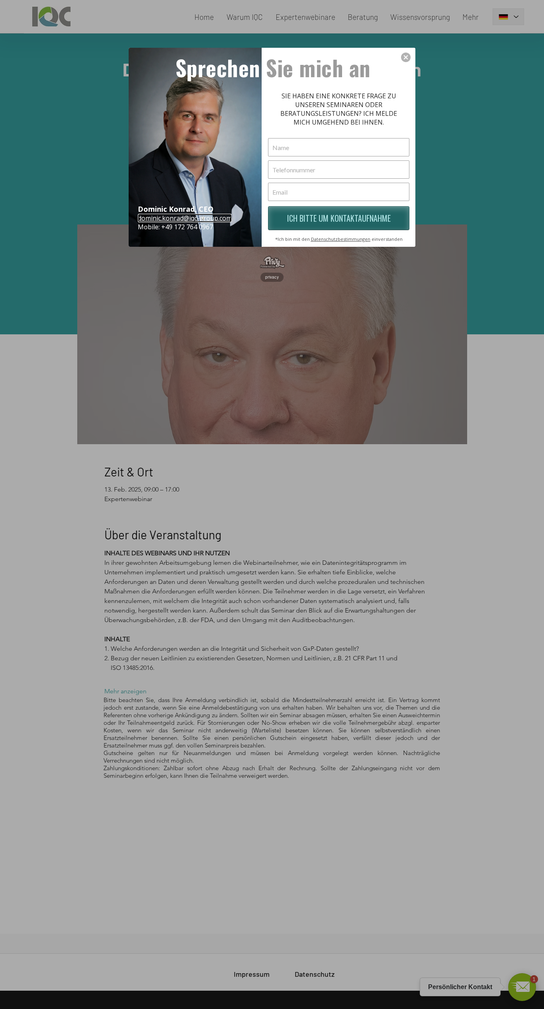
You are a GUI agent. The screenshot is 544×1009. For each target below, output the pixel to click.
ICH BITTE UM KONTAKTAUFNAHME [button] (339, 218)
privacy (272, 277)
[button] (406, 57)
